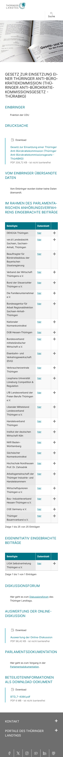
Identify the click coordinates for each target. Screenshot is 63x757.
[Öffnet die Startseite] (15, 9)
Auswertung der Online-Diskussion (31, 637)
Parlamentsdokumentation (24, 666)
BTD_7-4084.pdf (20, 696)
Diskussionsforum (39, 596)
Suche (51, 16)
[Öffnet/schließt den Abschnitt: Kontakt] (56, 721)
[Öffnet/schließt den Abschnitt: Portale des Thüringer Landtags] (56, 730)
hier (39, 232)
